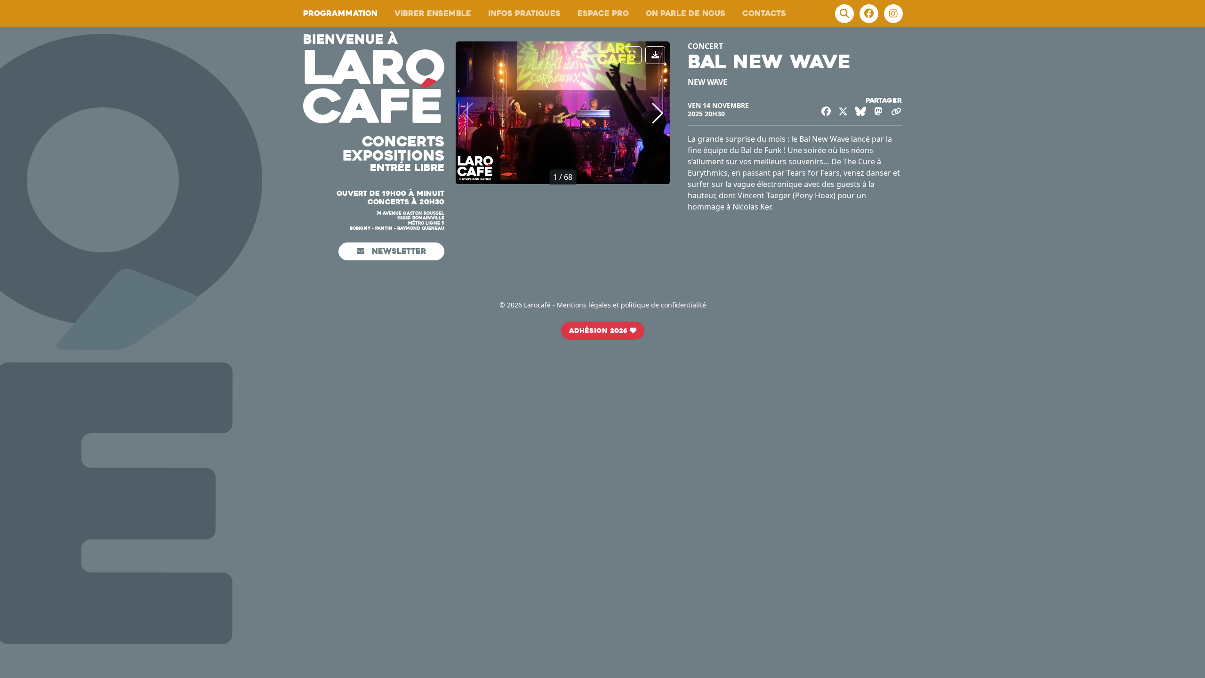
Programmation (340, 13)
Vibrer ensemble (432, 13)
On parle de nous (685, 13)
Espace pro (603, 13)
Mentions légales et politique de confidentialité (631, 304)
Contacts (764, 13)
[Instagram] (893, 14)
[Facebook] (869, 14)
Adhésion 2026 (599, 330)
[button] (657, 113)
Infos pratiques (524, 13)
